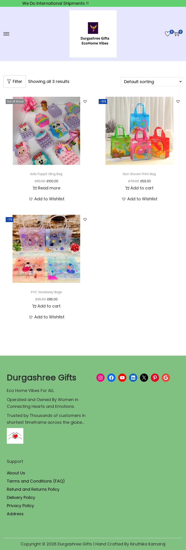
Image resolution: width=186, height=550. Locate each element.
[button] (85, 101)
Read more (49, 188)
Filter (17, 81)
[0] (167, 34)
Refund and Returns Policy (33, 489)
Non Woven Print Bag (139, 174)
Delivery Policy (21, 497)
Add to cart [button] (142, 188)
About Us (16, 473)
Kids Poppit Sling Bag (46, 174)
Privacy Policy (20, 505)
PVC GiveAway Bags (46, 292)
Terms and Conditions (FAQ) (36, 481)
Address (15, 514)
